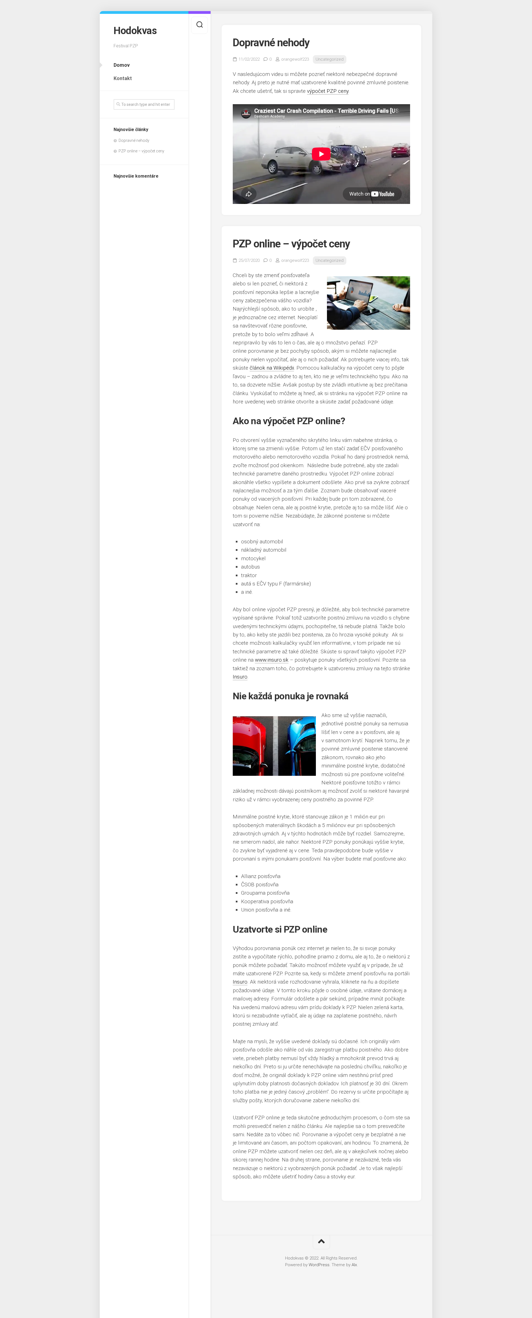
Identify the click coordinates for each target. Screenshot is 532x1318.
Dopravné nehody (134, 140)
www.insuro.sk (271, 660)
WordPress (319, 1264)
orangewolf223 (295, 59)
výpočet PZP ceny (328, 91)
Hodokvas (135, 31)
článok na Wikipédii (272, 368)
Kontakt (123, 78)
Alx (354, 1264)
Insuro (240, 677)
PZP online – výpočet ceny (141, 151)
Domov (122, 65)
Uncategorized (330, 59)
